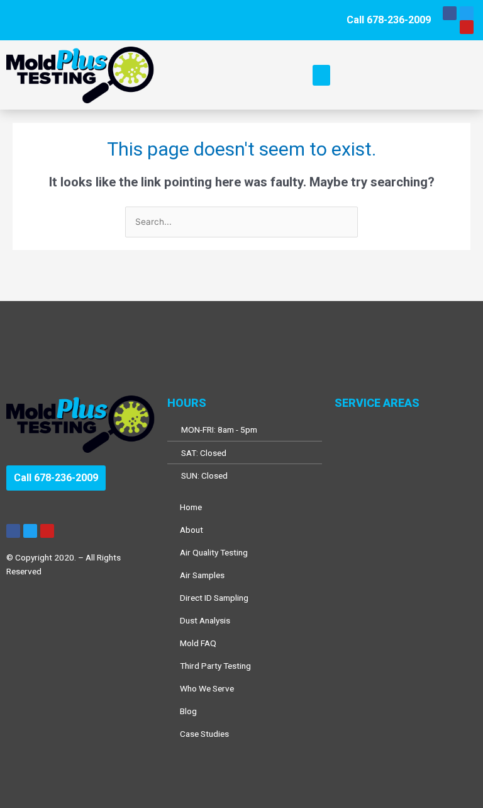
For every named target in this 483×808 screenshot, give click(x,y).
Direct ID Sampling (214, 598)
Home (191, 507)
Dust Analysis (205, 620)
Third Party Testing (215, 666)
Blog (188, 711)
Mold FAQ (198, 643)
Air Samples (202, 575)
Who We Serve (207, 688)
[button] (321, 75)
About (191, 530)
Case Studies (204, 734)
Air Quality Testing (214, 552)
